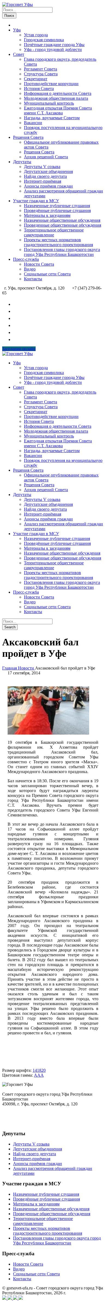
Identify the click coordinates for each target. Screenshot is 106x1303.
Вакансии (33, 122)
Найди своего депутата (45, 176)
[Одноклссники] (15, 1298)
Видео (30, 269)
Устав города (36, 35)
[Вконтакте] (5, 1298)
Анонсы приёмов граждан (48, 186)
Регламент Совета (40, 69)
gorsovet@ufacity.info (21, 1123)
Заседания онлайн (19, 348)
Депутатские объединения (48, 171)
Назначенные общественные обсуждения (62, 220)
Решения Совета (28, 137)
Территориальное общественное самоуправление (54, 232)
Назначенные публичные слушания (57, 205)
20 (43, 1070)
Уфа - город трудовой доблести (53, 49)
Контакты (33, 278)
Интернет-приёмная (42, 181)
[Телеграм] (10, 1298)
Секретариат (35, 78)
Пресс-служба (26, 259)
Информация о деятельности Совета (57, 93)
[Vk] (16, 304)
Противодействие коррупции (51, 83)
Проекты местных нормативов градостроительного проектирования (58, 242)
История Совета (39, 88)
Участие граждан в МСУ (36, 200)
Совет (18, 54)
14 (35, 1070)
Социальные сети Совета (47, 274)
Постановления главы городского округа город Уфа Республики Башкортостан (62, 252)
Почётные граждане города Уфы (54, 44)
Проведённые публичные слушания (57, 210)
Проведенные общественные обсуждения (62, 225)
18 (39, 1070)
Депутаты (22, 161)
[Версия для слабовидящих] (16, 339)
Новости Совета (39, 264)
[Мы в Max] (16, 325)
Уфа (17, 30)
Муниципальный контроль (49, 103)
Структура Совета (41, 74)
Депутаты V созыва (42, 166)
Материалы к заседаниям (47, 215)
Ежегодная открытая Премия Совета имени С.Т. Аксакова (58, 110)
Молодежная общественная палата (56, 98)
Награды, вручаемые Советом (52, 117)
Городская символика (44, 39)
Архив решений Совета (46, 157)
